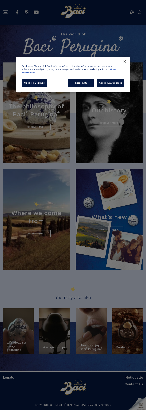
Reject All (81, 83)
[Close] (125, 61)
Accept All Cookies (110, 83)
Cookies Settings (34, 83)
